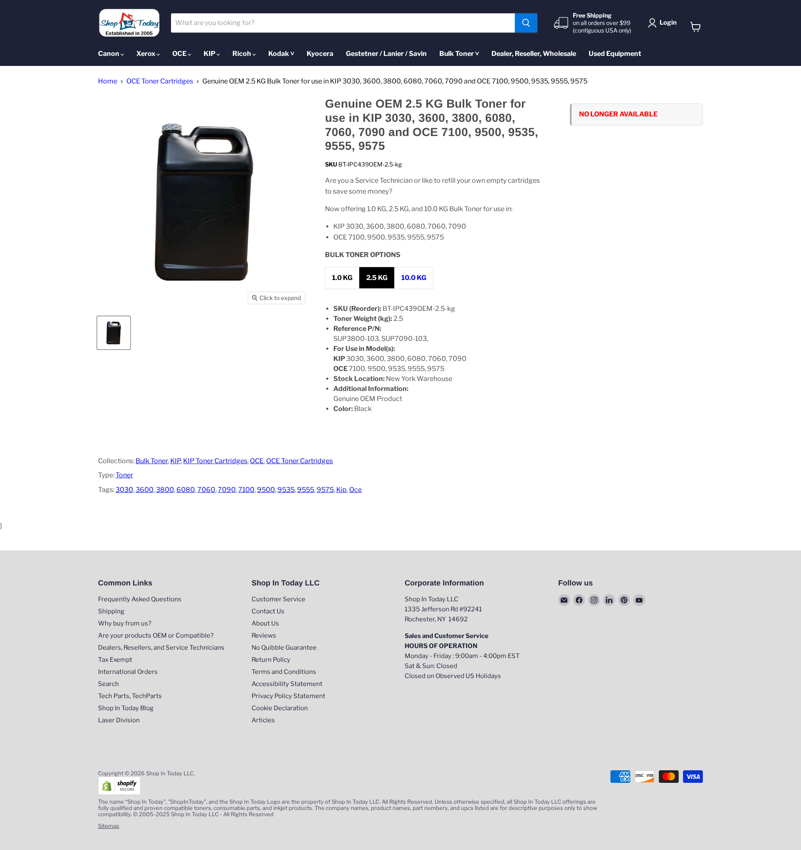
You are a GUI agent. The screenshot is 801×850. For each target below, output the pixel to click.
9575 (325, 490)
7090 (227, 490)
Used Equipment (615, 54)
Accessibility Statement (287, 684)
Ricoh (242, 54)
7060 (206, 490)
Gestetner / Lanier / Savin (386, 54)
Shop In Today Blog (126, 708)
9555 (305, 490)
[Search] (526, 23)
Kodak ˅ (281, 54)
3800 (165, 490)
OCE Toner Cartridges (159, 81)
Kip (341, 490)
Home (107, 81)
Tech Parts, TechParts (130, 696)
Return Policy (271, 659)
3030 (124, 490)
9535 (286, 490)
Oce (355, 490)
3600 (145, 490)
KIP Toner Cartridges (215, 461)
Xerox (146, 54)
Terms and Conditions (284, 672)
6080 (185, 490)
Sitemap (108, 825)
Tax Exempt (115, 659)
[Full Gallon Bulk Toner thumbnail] (113, 332)
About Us (265, 623)
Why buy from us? (124, 623)
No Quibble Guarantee (284, 647)
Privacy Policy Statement (288, 696)
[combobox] (343, 23)
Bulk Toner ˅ (459, 54)
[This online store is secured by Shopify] (119, 792)
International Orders (128, 672)
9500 (266, 490)
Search (108, 684)
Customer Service (278, 599)
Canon (109, 54)
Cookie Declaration (280, 708)
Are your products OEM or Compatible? (156, 635)
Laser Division (119, 720)
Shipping (111, 611)
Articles (263, 720)
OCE (180, 54)
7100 (246, 490)
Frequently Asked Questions (139, 599)
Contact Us (268, 611)
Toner (124, 475)
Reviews (264, 635)
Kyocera (320, 54)
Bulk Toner (152, 461)
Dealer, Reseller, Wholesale (533, 54)
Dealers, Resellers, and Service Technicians (161, 647)
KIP (210, 54)
